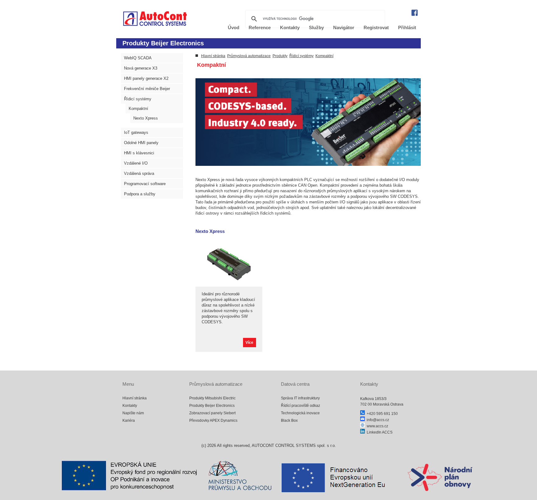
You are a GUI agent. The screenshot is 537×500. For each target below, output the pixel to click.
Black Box (289, 420)
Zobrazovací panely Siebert (212, 413)
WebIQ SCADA (138, 58)
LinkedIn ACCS (378, 432)
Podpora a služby (139, 194)
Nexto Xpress (145, 118)
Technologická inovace (300, 413)
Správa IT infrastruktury (300, 398)
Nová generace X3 (140, 68)
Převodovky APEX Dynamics (213, 420)
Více (249, 342)
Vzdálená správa (139, 173)
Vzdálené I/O (136, 163)
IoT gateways (136, 132)
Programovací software (145, 183)
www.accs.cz (376, 426)
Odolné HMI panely (141, 142)
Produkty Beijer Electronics (212, 405)
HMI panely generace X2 (146, 78)
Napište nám (133, 413)
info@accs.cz (377, 420)
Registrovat (376, 27)
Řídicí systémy (137, 99)
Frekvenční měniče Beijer (147, 88)
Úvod (233, 27)
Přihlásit (407, 27)
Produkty (280, 56)
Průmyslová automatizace (249, 56)
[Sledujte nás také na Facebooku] (414, 14)
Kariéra (128, 420)
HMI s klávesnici (139, 153)
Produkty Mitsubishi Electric (212, 398)
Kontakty (129, 405)
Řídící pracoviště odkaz (300, 405)
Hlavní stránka (213, 56)
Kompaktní (138, 108)
